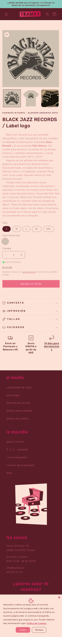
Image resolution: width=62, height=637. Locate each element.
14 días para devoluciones (51, 346)
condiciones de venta (18, 387)
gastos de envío (29, 272)
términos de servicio (18, 403)
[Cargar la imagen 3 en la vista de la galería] (50, 98)
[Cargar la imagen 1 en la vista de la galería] (12, 98)
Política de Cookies (36, 623)
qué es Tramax (15, 442)
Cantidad (6, 248)
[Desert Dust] (5, 241)
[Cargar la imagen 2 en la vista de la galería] (31, 98)
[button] (6, 14)
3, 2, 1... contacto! (17, 449)
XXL (48, 228)
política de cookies (17, 418)
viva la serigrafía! (16, 457)
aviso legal (13, 395)
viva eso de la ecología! (20, 465)
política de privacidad (19, 411)
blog (9, 473)
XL (36, 228)
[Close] (59, 597)
